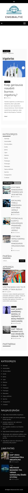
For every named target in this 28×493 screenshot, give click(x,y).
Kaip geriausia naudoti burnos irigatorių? (13, 90)
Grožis (6, 147)
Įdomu (6, 149)
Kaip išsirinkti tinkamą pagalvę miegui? (13, 431)
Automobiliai (7, 141)
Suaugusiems (8, 175)
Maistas (6, 155)
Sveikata (7, 82)
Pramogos (7, 163)
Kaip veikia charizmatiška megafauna (13, 414)
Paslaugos (7, 161)
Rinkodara (7, 166)
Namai (6, 158)
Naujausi (17, 183)
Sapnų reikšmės (8, 169)
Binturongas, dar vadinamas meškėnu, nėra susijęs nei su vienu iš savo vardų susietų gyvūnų (14, 436)
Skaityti (5, 116)
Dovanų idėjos (8, 144)
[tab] (8, 183)
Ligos (5, 152)
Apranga (6, 138)
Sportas (6, 172)
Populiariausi (8, 183)
